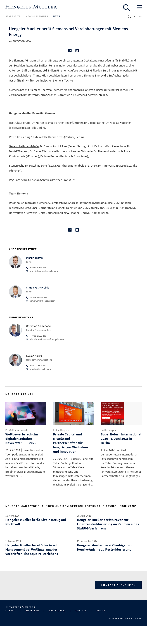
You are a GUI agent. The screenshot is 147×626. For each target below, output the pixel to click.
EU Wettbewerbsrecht (17, 430)
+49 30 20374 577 (38, 267)
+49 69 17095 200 (38, 335)
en (140, 16)
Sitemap (10, 610)
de (134, 16)
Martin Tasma (34, 257)
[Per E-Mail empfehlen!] (77, 51)
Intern (100, 610)
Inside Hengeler (61, 430)
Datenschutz (57, 610)
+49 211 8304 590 (38, 365)
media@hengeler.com (40, 369)
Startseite (13, 16)
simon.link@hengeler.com (42, 300)
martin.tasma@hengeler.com (44, 270)
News (56, 16)
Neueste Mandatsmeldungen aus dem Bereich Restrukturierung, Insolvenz (70, 506)
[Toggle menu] (139, 7)
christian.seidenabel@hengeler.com (47, 339)
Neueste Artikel (19, 394)
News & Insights (37, 16)
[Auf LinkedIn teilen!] (70, 51)
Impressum (32, 610)
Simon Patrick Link (37, 287)
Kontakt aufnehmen (118, 585)
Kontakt (80, 610)
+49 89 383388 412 (38, 297)
